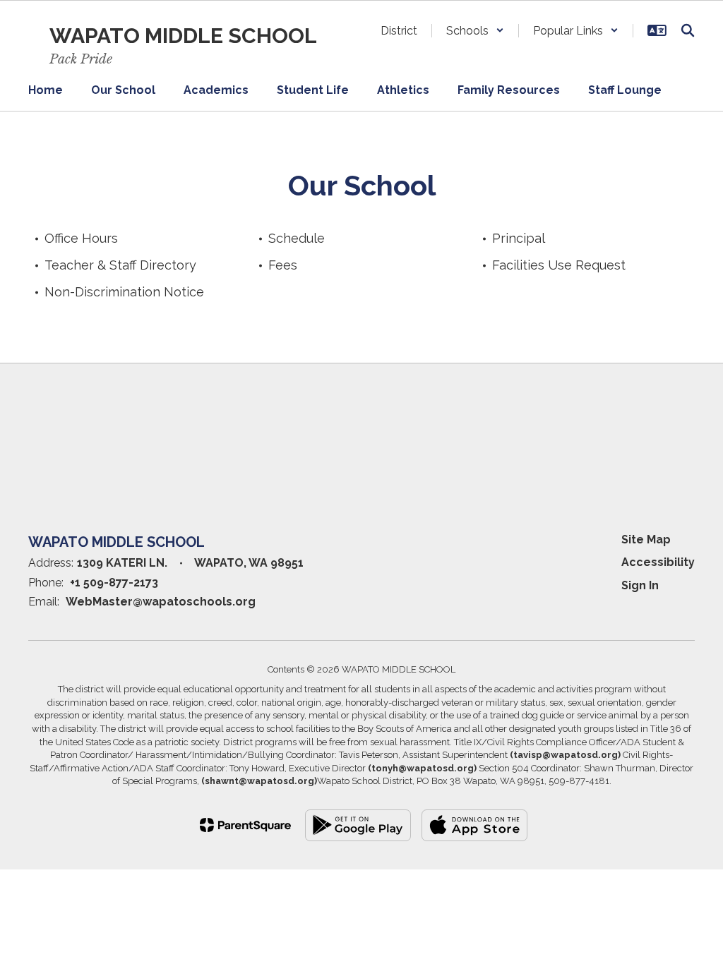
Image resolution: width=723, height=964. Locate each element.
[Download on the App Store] (474, 825)
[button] (475, 30)
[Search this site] (688, 30)
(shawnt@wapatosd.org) (259, 781)
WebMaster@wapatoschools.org (161, 601)
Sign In (640, 585)
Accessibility (658, 562)
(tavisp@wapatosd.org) (565, 754)
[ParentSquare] (245, 825)
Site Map (646, 539)
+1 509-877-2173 (114, 582)
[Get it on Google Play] (358, 825)
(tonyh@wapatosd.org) (422, 768)
